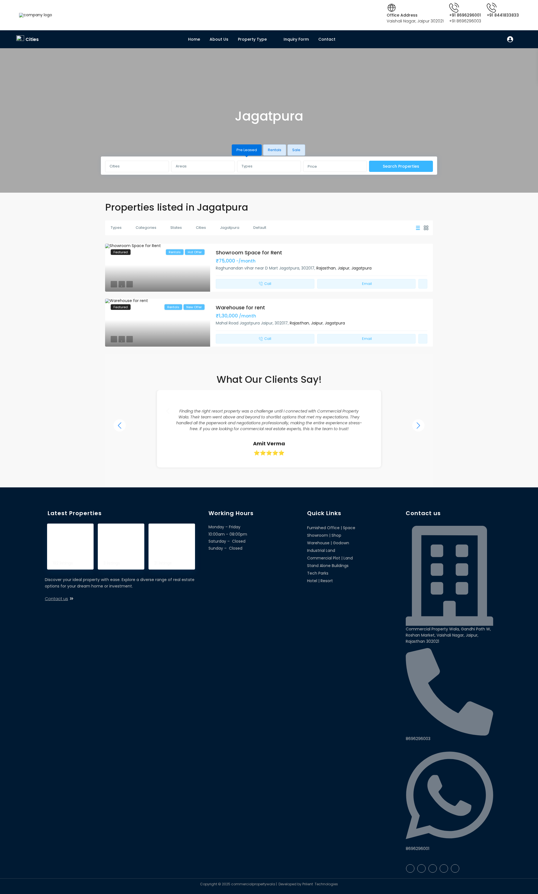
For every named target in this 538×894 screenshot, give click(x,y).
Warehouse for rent (240, 307)
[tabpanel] (269, 166)
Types (247, 166)
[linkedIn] (432, 868)
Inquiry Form (296, 39)
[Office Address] (391, 8)
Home (194, 39)
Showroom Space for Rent (249, 252)
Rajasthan (326, 268)
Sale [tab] (296, 150)
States (176, 227)
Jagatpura (229, 227)
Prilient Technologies (320, 884)
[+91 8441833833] (492, 8)
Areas (181, 166)
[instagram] (455, 868)
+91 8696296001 (465, 15)
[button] (418, 425)
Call (267, 283)
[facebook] (410, 868)
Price (312, 166)
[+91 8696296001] (454, 8)
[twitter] (421, 868)
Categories (146, 227)
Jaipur (343, 268)
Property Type (252, 39)
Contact (326, 39)
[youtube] (444, 868)
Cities (32, 39)
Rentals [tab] (274, 150)
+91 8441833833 (503, 15)
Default (259, 227)
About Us (219, 39)
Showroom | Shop (171, 532)
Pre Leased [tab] (246, 150)
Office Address (402, 15)
